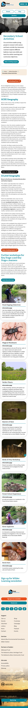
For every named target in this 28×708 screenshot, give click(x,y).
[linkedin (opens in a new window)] (20, 608)
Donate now (14, 603)
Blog (15, 626)
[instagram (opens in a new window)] (7, 608)
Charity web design (6, 680)
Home (5, 71)
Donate (8, 11)
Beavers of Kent (8, 422)
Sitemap (3, 668)
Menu (22, 4)
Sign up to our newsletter (14, 599)
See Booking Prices (13, 81)
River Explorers (8, 527)
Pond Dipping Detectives (11, 305)
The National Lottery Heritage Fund (11, 652)
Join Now (14, 15)
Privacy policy (5, 666)
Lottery (3, 626)
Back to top (13, 700)
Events (16, 631)
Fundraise (17, 621)
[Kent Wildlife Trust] (5, 6)
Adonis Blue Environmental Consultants (13, 639)
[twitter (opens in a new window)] (11, 608)
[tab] (5, 71)
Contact (3, 631)
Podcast (16, 628)
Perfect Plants (7, 382)
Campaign (17, 623)
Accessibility (5, 663)
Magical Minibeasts (9, 343)
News (2, 628)
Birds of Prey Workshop (11, 460)
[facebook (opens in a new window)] (3, 608)
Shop (19, 11)
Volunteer (4, 623)
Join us (3, 618)
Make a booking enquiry (11, 62)
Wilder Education (13, 71)
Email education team (8, 280)
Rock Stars (6, 563)
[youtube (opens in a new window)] (16, 608)
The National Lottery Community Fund (12, 655)
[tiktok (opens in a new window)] (24, 608)
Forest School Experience (11, 494)
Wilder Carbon (5, 642)
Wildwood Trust (5, 650)
